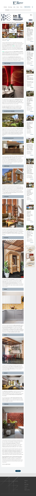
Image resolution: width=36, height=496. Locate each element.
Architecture (5, 7)
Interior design (10, 7)
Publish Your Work (27, 489)
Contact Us (26, 486)
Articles (14, 7)
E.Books (21, 7)
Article (25, 482)
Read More (31, 41)
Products (18, 7)
